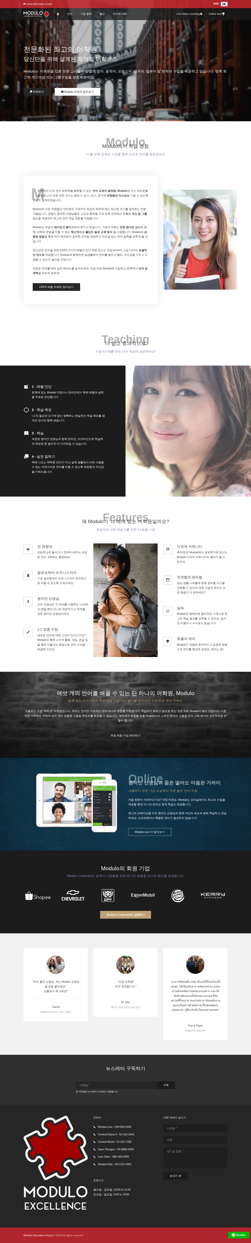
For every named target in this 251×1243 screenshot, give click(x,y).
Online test (215, 14)
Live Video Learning (188, 14)
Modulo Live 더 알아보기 (150, 831)
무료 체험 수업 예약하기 (125, 735)
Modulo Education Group (38, 1235)
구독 (166, 1085)
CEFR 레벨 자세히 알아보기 (56, 286)
